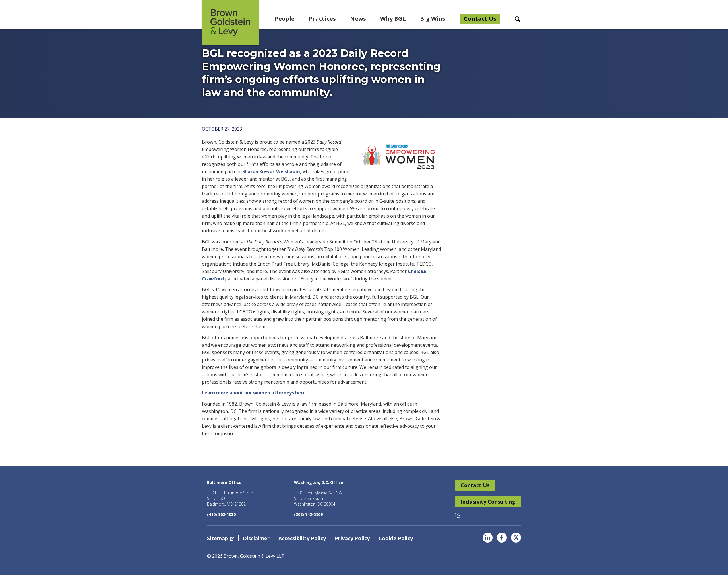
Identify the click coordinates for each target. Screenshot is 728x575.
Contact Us (475, 485)
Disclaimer (256, 538)
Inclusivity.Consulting (488, 501)
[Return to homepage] (230, 22)
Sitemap (217, 538)
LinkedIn (488, 538)
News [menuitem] (358, 18)
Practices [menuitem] (322, 18)
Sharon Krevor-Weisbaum (271, 171)
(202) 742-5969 (308, 514)
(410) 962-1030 (221, 514)
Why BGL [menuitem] (393, 18)
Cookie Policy (396, 538)
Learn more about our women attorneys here (254, 393)
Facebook (502, 538)
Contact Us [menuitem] (480, 18)
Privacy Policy (352, 538)
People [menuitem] (285, 18)
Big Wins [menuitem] (432, 18)
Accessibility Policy (302, 538)
